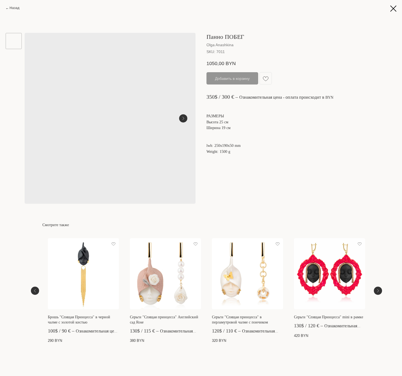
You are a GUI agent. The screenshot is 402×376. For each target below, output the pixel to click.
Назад (14, 8)
